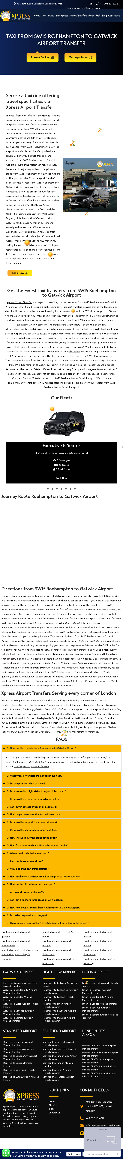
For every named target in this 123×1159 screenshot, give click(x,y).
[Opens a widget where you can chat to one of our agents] (102, 1142)
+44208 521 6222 (108, 3)
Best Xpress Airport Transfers (71, 15)
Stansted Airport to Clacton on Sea (20, 950)
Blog (104, 15)
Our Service (48, 15)
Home (37, 15)
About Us (53, 1105)
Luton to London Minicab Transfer (99, 1004)
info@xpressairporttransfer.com (103, 1125)
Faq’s (97, 15)
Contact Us (114, 15)
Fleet (91, 15)
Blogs (51, 1108)
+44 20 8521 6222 (95, 1118)
